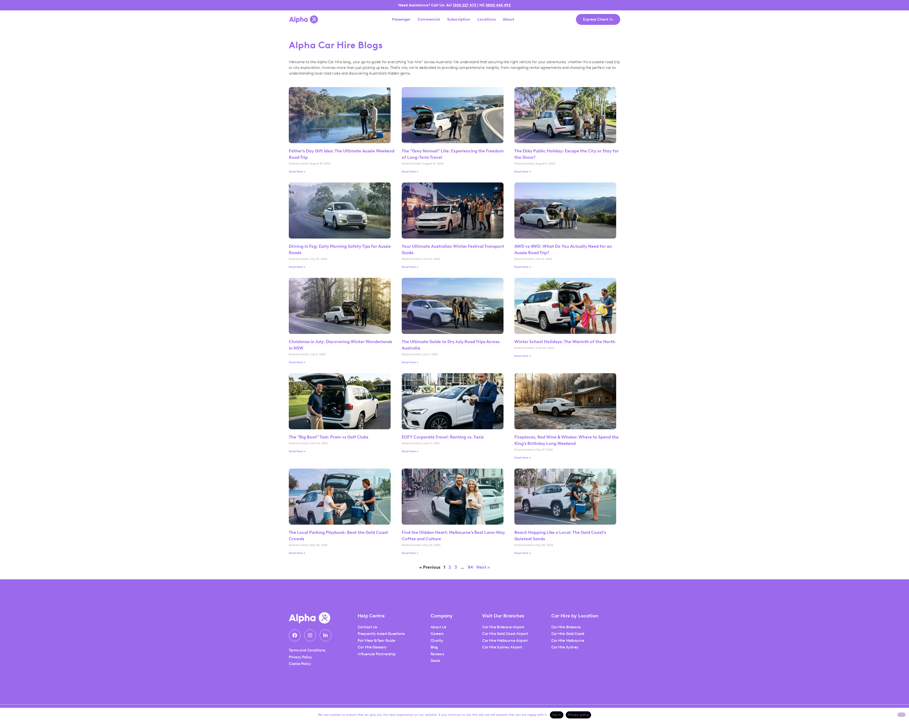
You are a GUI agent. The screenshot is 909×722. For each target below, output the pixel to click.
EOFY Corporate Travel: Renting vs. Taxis (443, 437)
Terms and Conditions (307, 650)
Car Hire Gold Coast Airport (505, 633)
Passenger (401, 19)
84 (470, 567)
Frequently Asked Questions (381, 633)
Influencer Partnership (377, 654)
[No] (901, 715)
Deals (435, 660)
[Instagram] (310, 635)
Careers (437, 633)
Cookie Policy (300, 663)
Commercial (429, 19)
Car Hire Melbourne (567, 640)
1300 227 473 (464, 5)
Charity (437, 640)
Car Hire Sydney (565, 647)
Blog (434, 647)
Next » (483, 567)
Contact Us (367, 627)
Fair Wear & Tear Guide (376, 640)
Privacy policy (578, 715)
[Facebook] (295, 635)
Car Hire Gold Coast (567, 633)
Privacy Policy (300, 657)
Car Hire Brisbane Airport (503, 627)
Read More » (297, 171)
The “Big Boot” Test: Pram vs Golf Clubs (328, 437)
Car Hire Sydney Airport (502, 647)
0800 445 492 (498, 5)
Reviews (437, 654)
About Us (438, 627)
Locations (486, 19)
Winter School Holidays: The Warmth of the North (564, 341)
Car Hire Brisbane (566, 627)
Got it (556, 715)
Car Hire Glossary (372, 647)
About (508, 19)
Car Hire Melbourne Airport (505, 640)
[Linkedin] (325, 635)
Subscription (458, 19)
